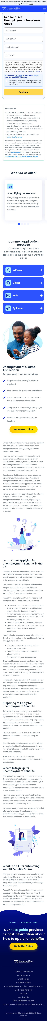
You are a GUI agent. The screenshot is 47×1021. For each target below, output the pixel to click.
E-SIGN (23, 993)
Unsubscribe (23, 979)
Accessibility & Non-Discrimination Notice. (21, 157)
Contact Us (23, 997)
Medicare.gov (16, 152)
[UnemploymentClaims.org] (23, 961)
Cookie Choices (23, 982)
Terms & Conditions (23, 971)
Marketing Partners (14, 137)
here (31, 4)
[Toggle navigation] (44, 8)
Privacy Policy (23, 975)
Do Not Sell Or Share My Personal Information (23, 1004)
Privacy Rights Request (23, 1000)
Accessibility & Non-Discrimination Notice (23, 986)
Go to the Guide (23, 429)
